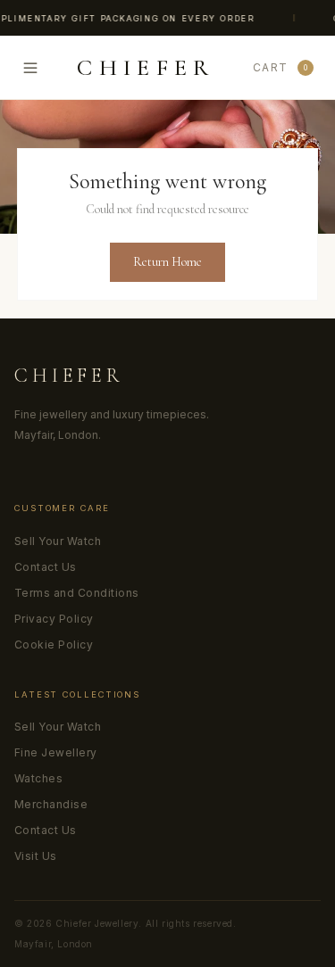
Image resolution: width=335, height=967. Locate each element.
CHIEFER (145, 67)
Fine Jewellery (55, 752)
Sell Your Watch (57, 541)
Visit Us (35, 856)
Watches (38, 778)
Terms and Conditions (76, 592)
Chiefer (69, 375)
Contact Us (45, 567)
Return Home (167, 261)
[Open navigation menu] (30, 68)
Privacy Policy (54, 618)
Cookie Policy (53, 644)
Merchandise (51, 804)
